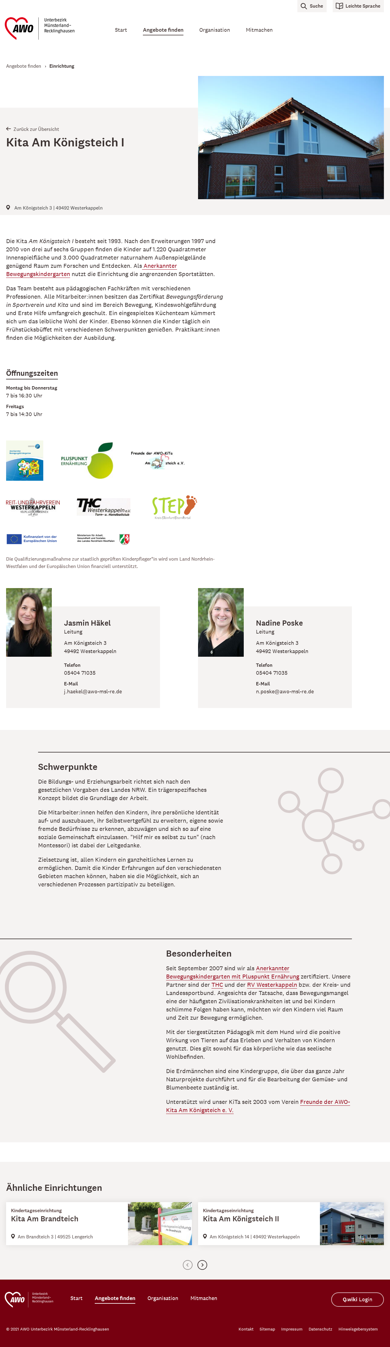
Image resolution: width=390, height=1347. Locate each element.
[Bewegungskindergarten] (33, 465)
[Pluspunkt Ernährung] (95, 465)
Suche (316, 6)
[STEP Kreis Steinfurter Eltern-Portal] (182, 511)
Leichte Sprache (363, 6)
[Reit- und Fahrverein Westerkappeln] (41, 511)
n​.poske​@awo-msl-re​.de (285, 691)
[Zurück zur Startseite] (52, 28)
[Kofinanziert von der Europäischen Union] (41, 544)
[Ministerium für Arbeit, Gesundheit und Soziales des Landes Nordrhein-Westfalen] (112, 544)
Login (357, 1299)
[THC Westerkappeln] (112, 512)
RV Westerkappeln (272, 984)
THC (217, 984)
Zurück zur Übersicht (36, 129)
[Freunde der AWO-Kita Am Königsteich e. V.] (166, 465)
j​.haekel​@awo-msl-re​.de (93, 691)
